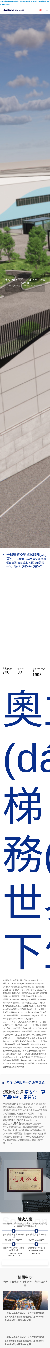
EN (40, 10)
